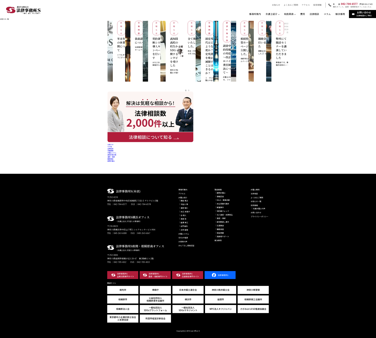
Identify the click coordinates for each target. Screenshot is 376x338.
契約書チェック (223, 211)
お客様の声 (182, 241)
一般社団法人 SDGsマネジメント (188, 309)
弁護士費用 (255, 189)
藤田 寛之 (184, 200)
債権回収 (220, 196)
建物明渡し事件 (223, 222)
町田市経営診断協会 (155, 318)
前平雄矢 (184, 226)
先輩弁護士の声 (259, 208)
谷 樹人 (183, 215)
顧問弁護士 (111, 161)
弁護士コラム (112, 153)
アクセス (306, 5)
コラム (327, 14)
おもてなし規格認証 (186, 245)
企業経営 (110, 148)
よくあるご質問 (291, 5)
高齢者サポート (223, 236)
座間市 (220, 299)
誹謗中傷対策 (112, 155)
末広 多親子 (185, 211)
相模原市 (122, 299)
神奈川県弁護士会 (220, 289)
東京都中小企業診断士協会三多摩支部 (123, 318)
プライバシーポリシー (259, 216)
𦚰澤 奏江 (184, 222)
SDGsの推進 (183, 237)
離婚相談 (110, 159)
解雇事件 (220, 207)
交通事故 (220, 225)
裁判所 (123, 289)
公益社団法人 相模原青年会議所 (155, 299)
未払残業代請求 (223, 203)
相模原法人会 (122, 308)
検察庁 (155, 289)
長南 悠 (183, 219)
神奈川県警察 (253, 289)
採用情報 (317, 5)
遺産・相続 (111, 157)
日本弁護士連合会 (188, 289)
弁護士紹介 (271, 14)
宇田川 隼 (184, 204)
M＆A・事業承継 (223, 200)
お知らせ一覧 (256, 201)
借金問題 (220, 233)
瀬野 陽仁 (184, 208)
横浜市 (188, 299)
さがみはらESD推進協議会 (253, 308)
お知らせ (276, 5)
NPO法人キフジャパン (221, 308)
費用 (302, 14)
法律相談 (314, 14)
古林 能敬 (184, 230)
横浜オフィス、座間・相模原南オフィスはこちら (352, 7)
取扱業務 (288, 14)
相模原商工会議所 (253, 299)
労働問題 (110, 151)
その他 (110, 146)
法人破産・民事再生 (225, 214)
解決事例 (340, 14)
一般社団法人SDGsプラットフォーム (155, 309)
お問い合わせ (256, 212)
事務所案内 (255, 14)
